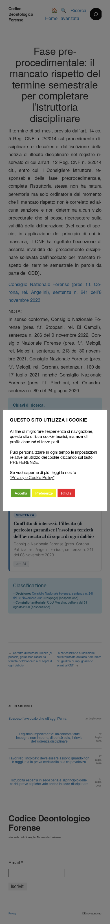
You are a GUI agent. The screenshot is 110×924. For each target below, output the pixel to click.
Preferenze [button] (44, 493)
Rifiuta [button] (66, 493)
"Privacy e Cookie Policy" (32, 477)
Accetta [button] (21, 493)
